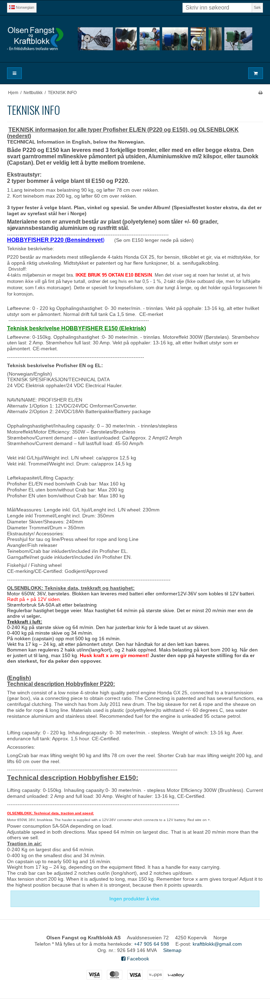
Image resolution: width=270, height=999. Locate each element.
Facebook (137, 958)
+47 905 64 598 (151, 944)
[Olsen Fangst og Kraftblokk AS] (135, 39)
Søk (257, 7)
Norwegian (24, 7)
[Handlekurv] (255, 73)
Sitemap (172, 950)
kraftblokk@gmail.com (217, 944)
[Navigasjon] (14, 73)
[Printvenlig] (260, 92)
